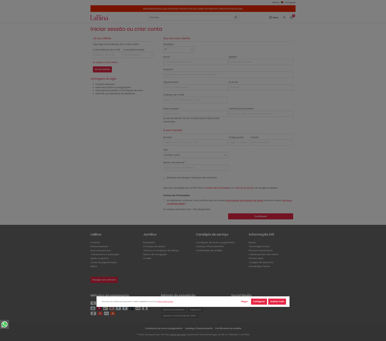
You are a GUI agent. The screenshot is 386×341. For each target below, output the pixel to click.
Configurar (259, 301)
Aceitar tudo (277, 301)
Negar (244, 301)
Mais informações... (166, 301)
